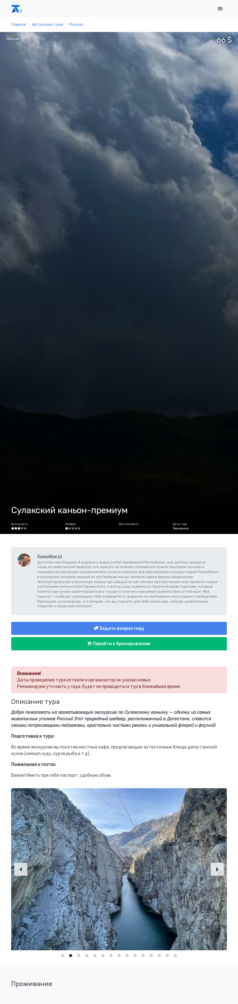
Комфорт (70, 524)
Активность (19, 524)
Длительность (129, 524)
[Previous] (20, 869)
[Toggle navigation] (220, 8)
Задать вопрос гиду (121, 628)
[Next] (217, 869)
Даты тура (180, 524)
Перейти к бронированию (121, 643)
